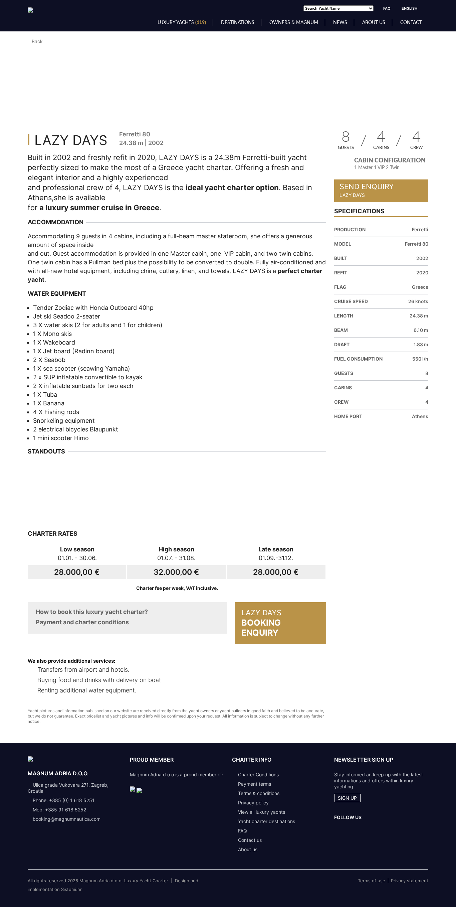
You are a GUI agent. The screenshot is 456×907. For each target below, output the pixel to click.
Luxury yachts (182, 22)
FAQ (387, 8)
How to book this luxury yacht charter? (92, 611)
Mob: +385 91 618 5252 (59, 809)
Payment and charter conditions (82, 622)
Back (37, 41)
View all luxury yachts (261, 812)
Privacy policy (253, 802)
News (340, 22)
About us (373, 22)
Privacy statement (409, 880)
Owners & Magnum (293, 22)
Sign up (347, 798)
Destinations (237, 22)
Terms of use (371, 880)
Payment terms (254, 784)
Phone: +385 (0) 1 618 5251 (63, 800)
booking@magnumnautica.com (66, 819)
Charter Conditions (258, 774)
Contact (411, 22)
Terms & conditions (258, 793)
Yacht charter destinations (266, 821)
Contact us (250, 840)
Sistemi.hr (71, 889)
